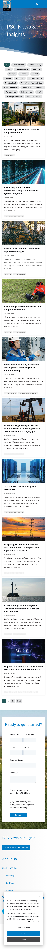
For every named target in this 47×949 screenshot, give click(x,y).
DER (8, 69)
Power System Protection (33, 87)
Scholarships (26, 92)
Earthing (36, 69)
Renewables (11, 92)
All (7, 65)
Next (19, 701)
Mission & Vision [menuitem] (9, 868)
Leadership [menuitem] (9, 875)
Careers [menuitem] (9, 890)
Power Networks (10, 87)
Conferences (18, 65)
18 (13, 701)
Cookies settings (23, 927)
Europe (12, 74)
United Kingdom (33, 96)
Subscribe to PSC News (16, 847)
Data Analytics (22, 69)
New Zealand (10, 83)
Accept (23, 933)
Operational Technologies (31, 83)
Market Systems (35, 78)
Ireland (8, 78)
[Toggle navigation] (42, 4)
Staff (39, 92)
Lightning (20, 78)
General (24, 74)
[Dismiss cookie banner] (39, 896)
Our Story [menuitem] (9, 883)
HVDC (35, 74)
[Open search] (37, 4)
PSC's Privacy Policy (18, 807)
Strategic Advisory (14, 96)
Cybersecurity (35, 65)
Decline (23, 939)
